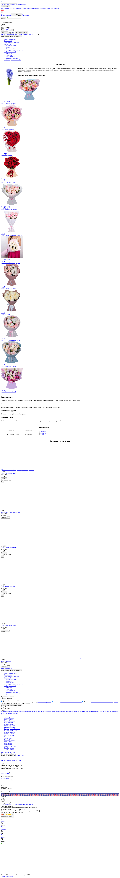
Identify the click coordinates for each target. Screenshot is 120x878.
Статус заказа (55, 8)
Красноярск (36, 711)
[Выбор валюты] (2, 12)
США (15, 730)
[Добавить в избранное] (2, 482)
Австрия (10, 722)
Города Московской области (9, 713)
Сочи (100, 711)
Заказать (3, 478)
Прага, (6, 741)
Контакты (36, 8)
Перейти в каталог (6, 668)
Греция (11, 718)
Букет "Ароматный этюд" (8, 473)
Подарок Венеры (6, 661)
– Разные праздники (11, 58)
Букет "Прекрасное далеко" (9, 287)
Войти (19, 15)
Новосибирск (61, 711)
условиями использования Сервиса (71, 702)
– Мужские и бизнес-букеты (13, 50)
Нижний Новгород (51, 711)
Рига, (5, 743)
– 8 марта (8, 55)
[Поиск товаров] (2, 29)
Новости (8, 41)
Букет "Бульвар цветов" (8, 128)
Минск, (6, 733)
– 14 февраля (9, 53)
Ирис (42, 434)
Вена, (6, 722)
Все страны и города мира (8, 752)
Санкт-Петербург (93, 711)
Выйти (26, 15)
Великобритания (15, 729)
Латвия (10, 743)
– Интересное (9, 49)
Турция (12, 748)
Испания (12, 732)
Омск (67, 711)
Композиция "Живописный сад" (10, 512)
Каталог (3, 4)
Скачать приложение (7, 876)
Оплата (18, 4)
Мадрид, (6, 732)
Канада (11, 738)
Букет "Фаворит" (6, 313)
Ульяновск (105, 711)
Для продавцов (5, 6)
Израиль (11, 719)
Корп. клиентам (28, 8)
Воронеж (10, 711)
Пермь (71, 711)
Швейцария (12, 727)
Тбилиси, (7, 749)
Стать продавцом (6, 8)
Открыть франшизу (17, 8)
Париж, (6, 740)
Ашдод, (6, 719)
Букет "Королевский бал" (8, 391)
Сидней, (6, 746)
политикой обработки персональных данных (104, 702)
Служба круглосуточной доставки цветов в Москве (17, 804)
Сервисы (47, 8)
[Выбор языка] (2, 10)
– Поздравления (10, 52)
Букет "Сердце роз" (6, 154)
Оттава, (6, 738)
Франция (11, 740)
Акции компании (10, 39)
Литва (12, 724)
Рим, (5, 744)
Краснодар (29, 711)
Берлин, (6, 721)
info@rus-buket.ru (6, 778)
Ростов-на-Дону (78, 711)
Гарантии (23, 4)
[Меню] (12, 30)
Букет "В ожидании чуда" (8, 102)
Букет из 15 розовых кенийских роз (11, 234)
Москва (5, 32)
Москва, (6, 735)
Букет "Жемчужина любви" (9, 207)
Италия (9, 744)
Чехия (10, 741)
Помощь (42, 8)
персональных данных (44, 702)
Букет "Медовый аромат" (8, 586)
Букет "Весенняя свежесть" (9, 547)
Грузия (12, 749)
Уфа (110, 711)
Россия (11, 735)
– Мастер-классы (10, 45)
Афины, (6, 718)
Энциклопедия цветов (11, 42)
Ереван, (6, 725)
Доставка (12, 4)
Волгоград (4, 711)
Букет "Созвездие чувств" (8, 365)
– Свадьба (8, 47)
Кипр (11, 737)
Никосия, (7, 737)
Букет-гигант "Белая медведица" (10, 261)
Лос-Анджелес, (8, 730)
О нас (7, 4)
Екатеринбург (17, 711)
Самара (85, 711)
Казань (24, 711)
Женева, (6, 727)
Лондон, (6, 729)
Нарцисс (43, 433)
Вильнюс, (7, 724)
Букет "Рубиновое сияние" (9, 180)
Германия (12, 721)
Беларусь (11, 733)
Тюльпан (43, 431)
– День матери (9, 56)
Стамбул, (7, 748)
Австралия (13, 746)
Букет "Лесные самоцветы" (9, 625)
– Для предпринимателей (12, 60)
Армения (12, 725)
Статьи (7, 44)
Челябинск (115, 711)
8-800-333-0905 (19, 755)
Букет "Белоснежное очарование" (11, 339)
